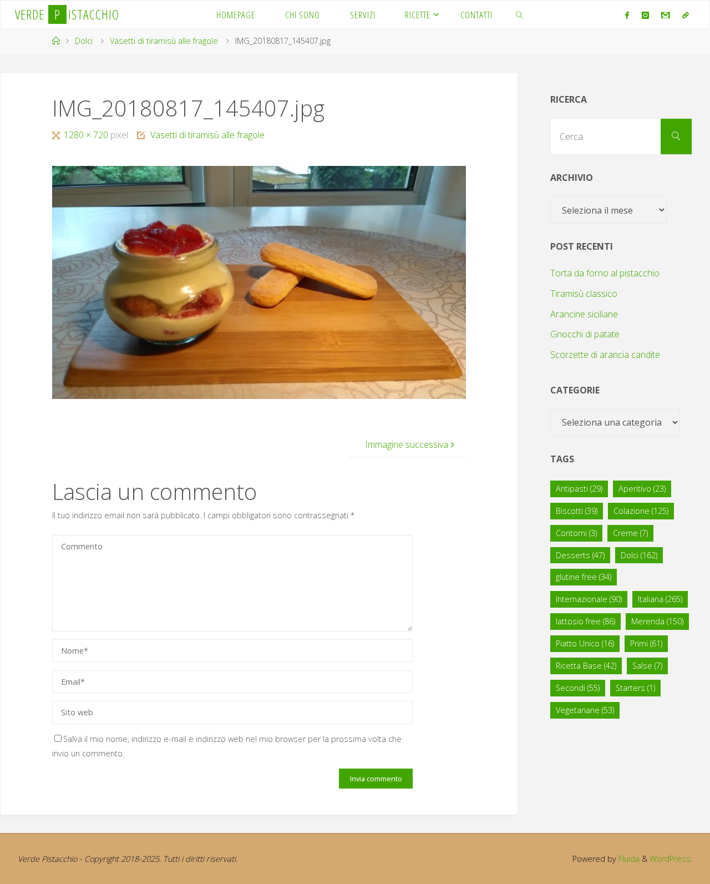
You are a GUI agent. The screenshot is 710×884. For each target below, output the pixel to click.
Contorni (576, 533)
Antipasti (579, 488)
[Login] (685, 15)
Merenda (657, 621)
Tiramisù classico (583, 293)
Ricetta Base (586, 665)
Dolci (84, 41)
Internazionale (589, 599)
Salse (647, 665)
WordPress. (671, 858)
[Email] (665, 15)
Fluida (628, 858)
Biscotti (576, 511)
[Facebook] (627, 15)
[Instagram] (645, 15)
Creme (630, 533)
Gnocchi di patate (585, 334)
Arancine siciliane (584, 314)
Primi (646, 643)
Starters (635, 688)
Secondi (578, 688)
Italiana (660, 599)
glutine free (583, 577)
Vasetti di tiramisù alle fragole (164, 41)
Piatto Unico (585, 643)
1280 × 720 (87, 135)
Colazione (640, 511)
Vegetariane (585, 710)
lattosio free (585, 621)
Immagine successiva (406, 444)
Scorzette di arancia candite (605, 354)
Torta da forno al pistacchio (605, 273)
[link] (520, 14)
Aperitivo (642, 488)
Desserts (580, 555)
